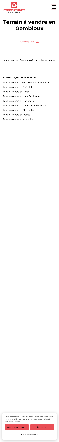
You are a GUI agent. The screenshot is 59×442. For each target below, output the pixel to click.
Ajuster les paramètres (29, 434)
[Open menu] (53, 7)
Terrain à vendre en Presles (16, 114)
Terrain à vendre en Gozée (16, 91)
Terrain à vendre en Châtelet (17, 87)
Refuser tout (42, 427)
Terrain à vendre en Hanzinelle (18, 100)
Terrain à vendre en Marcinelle (18, 110)
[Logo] (14, 7)
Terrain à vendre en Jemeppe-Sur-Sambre (24, 105)
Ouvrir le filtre (27, 41)
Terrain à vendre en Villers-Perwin (20, 119)
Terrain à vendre (11, 82)
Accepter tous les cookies (17, 427)
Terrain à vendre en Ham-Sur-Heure (21, 96)
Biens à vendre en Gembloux (36, 82)
